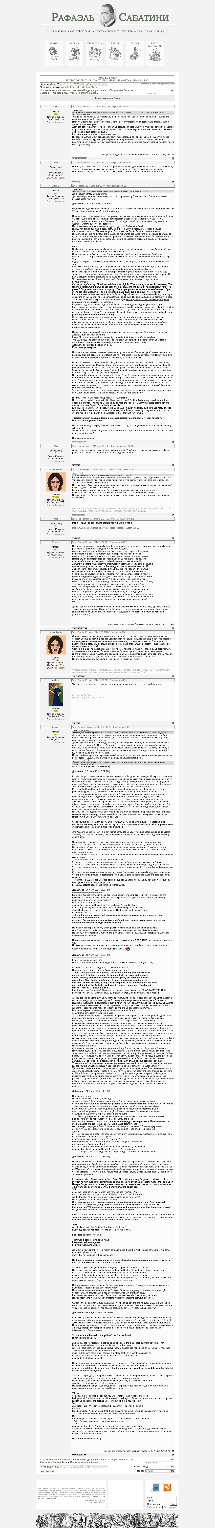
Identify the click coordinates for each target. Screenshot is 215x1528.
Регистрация (169, 1507)
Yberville (81, 87)
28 (75, 84)
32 (88, 84)
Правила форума (120, 80)
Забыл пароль (154, 1507)
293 (125, 186)
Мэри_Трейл (56, 469)
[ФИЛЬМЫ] (172, 40)
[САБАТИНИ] (171, 40)
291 (130, 107)
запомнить (155, 1504)
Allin (56, 162)
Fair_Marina (91, 87)
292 (130, 162)
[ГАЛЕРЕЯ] (175, 40)
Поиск (137, 80)
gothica (55, 680)
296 (132, 519)
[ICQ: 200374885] (82, 515)
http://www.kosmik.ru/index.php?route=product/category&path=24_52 (105, 528)
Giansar (55, 107)
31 (84, 84)
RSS (146, 80)
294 (131, 446)
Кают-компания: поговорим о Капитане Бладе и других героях (74, 90)
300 (128, 727)
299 (125, 680)
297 (125, 542)
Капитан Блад (60, 93)
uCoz (102, 1502)
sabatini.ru (89, 1500)
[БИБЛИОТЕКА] (174, 40)
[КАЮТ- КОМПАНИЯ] (178, 40)
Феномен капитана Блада (84, 93)
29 (78, 84)
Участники (100, 80)
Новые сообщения (78, 80)
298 (123, 632)
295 (132, 469)
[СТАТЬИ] (176, 40)
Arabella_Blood (68, 87)
